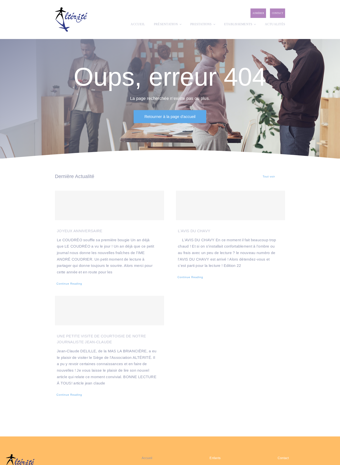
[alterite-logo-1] (71, 9)
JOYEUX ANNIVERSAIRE (79, 231)
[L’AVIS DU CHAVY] (230, 205)
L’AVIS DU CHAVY (194, 231)
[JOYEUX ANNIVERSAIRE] (109, 205)
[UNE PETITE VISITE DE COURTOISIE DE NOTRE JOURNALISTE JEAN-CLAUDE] (109, 310)
